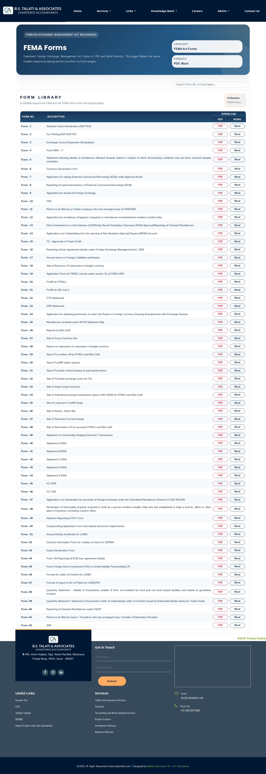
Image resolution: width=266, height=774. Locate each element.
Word (237, 126)
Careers (197, 11)
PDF (220, 126)
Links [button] (130, 11)
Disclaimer (183, 766)
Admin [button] (222, 11)
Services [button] (103, 11)
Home (78, 11)
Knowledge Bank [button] (163, 11)
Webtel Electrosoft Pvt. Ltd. (161, 766)
